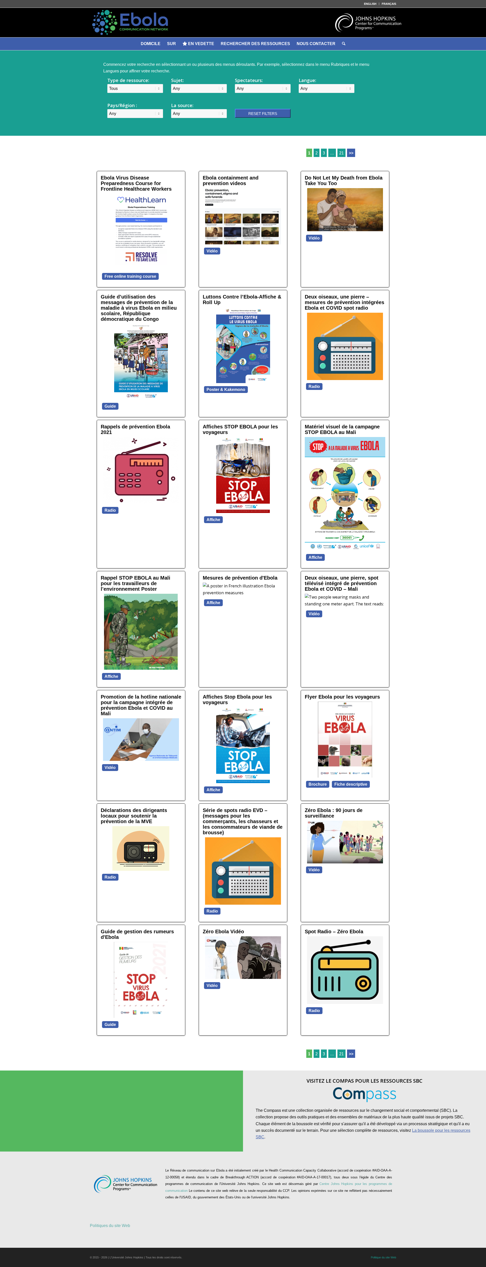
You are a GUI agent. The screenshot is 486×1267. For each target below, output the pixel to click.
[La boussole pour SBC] (364, 1095)
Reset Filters (262, 113)
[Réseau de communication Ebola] (243, 22)
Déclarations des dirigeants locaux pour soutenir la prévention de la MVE (134, 815)
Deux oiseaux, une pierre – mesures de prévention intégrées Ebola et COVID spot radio (344, 302)
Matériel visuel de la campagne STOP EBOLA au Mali (342, 429)
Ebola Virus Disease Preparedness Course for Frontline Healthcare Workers (136, 183)
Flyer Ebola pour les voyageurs (342, 697)
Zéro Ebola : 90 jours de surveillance (333, 813)
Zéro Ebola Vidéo (223, 931)
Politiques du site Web (110, 1225)
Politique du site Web (383, 1257)
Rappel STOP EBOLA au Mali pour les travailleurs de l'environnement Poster (135, 583)
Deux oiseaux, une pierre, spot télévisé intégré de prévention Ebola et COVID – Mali (341, 583)
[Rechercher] (344, 43)
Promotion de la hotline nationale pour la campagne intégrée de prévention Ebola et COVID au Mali (141, 705)
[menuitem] (370, 4)
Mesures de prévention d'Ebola (240, 578)
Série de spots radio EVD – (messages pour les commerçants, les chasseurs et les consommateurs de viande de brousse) (242, 821)
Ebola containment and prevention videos (230, 180)
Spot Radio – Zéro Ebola (334, 931)
